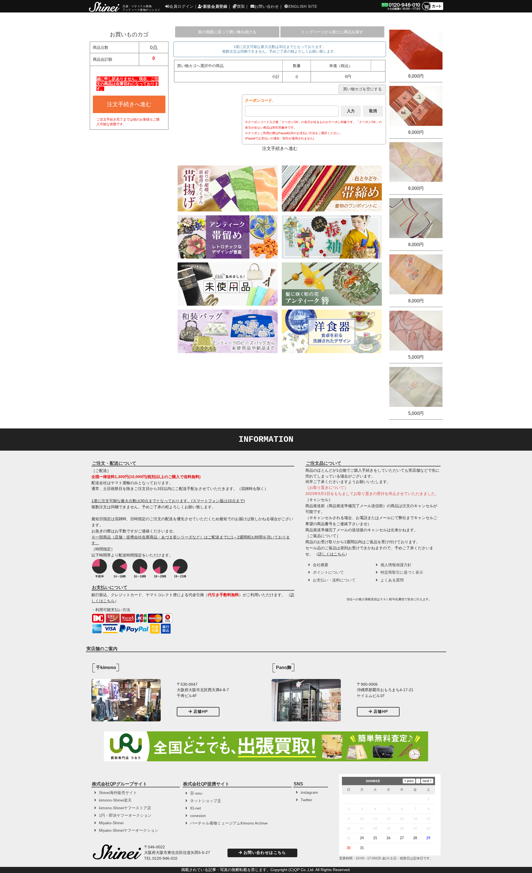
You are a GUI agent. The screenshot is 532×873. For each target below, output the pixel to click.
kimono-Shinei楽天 (115, 800)
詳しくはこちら (331, 554)
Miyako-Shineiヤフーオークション (128, 830)
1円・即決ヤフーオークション (125, 815)
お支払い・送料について (334, 580)
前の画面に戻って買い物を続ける (227, 32)
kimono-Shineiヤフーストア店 (125, 808)
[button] (325, 601)
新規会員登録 (215, 6)
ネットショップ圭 (205, 801)
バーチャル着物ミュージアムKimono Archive (229, 823)
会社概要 (320, 565)
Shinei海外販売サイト (118, 793)
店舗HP (200, 711)
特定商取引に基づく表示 (401, 572)
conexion (198, 816)
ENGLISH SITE (302, 6)
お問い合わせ (266, 6)
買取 (241, 6)
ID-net (195, 808)
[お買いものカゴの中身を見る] (432, 9)
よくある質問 (392, 580)
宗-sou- (196, 793)
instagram (309, 792)
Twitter (306, 800)
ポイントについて (328, 572)
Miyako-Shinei (111, 823)
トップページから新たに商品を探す (332, 32)
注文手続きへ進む (129, 104)
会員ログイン (181, 6)
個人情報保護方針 (395, 565)
